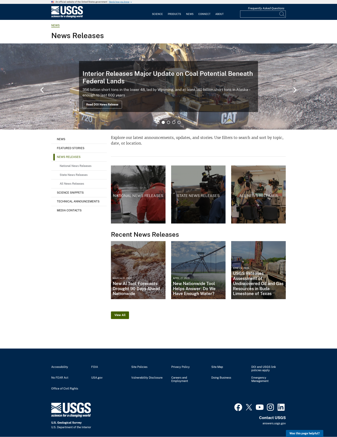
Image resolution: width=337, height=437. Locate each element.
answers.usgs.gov (274, 423)
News (189, 14)
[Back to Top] (324, 424)
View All (119, 315)
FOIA (94, 367)
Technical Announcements (78, 201)
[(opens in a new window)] (238, 407)
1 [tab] (158, 122)
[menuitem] (157, 12)
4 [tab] (173, 122)
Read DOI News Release (102, 104)
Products (174, 14)
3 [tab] (168, 122)
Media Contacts (69, 210)
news (55, 25)
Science (157, 14)
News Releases (69, 157)
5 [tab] (179, 122)
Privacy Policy (180, 367)
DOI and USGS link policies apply (263, 368)
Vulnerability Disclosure (147, 377)
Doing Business (221, 377)
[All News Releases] (258, 194)
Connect (204, 14)
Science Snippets (70, 192)
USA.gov (97, 377)
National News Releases (75, 166)
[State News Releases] (198, 194)
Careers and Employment (179, 379)
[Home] (67, 17)
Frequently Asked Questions (266, 8)
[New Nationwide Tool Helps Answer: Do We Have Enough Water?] (198, 270)
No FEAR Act (59, 377)
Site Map (217, 367)
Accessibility (59, 367)
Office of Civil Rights (64, 388)
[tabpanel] (168, 86)
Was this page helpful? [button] (304, 433)
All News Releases (72, 183)
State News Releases (74, 175)
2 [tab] (163, 122)
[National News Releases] (138, 194)
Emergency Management (260, 379)
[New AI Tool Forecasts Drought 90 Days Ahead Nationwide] (138, 270)
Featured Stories (70, 148)
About (219, 14)
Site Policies (139, 367)
